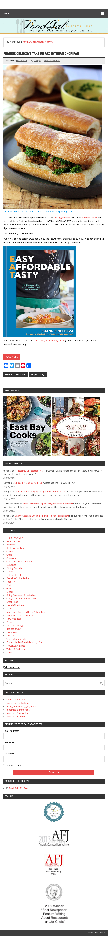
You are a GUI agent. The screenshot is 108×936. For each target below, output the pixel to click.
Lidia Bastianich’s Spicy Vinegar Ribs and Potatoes (40, 491)
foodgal (37, 61)
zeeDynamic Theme (96, 933)
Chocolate (11, 558)
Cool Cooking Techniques (19, 561)
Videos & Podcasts (15, 649)
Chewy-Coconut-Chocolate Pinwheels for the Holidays (42, 515)
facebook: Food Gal (15, 716)
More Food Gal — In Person (20, 615)
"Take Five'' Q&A (14, 538)
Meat (9, 608)
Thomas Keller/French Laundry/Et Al (24, 642)
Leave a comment (52, 61)
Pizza (9, 622)
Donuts (10, 571)
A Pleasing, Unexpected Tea (29, 470)
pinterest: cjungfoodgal (18, 709)
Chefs (9, 554)
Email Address (11, 731)
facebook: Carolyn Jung (18, 713)
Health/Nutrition (15, 605)
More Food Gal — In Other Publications (26, 612)
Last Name (8, 754)
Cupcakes (11, 565)
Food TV (10, 581)
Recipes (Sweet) (14, 629)
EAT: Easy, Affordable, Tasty (50, 340)
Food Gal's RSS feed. (18, 788)
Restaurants (12, 632)
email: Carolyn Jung (16, 699)
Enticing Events (14, 575)
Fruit (9, 585)
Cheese (10, 551)
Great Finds (21, 374)
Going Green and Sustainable (21, 595)
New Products (13, 618)
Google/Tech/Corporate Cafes (21, 598)
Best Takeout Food (15, 548)
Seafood (10, 635)
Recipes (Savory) (38, 374)
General (8, 374)
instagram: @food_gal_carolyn (21, 706)
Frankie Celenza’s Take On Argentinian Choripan (41, 53)
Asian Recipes (13, 541)
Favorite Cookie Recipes (18, 578)
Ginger (9, 592)
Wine (9, 652)
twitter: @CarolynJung (17, 703)
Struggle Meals (62, 217)
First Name (8, 742)
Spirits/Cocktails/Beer (17, 639)
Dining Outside (14, 568)
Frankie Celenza (89, 217)
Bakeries (10, 544)
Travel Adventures (15, 645)
